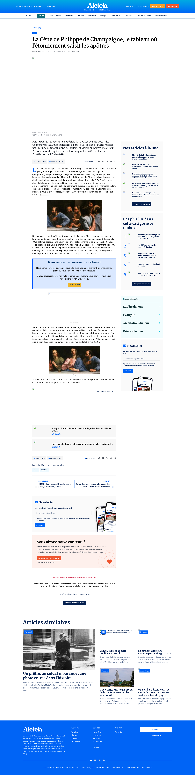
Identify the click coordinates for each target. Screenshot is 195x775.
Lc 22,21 (95, 342)
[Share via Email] (111, 161)
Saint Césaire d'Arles (105, 10)
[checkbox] (35, 518)
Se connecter (144, 6)
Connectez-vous (83, 594)
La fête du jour (133, 306)
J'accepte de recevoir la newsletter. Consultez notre (63, 519)
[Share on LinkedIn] (103, 161)
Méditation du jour (136, 323)
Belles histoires (55, 16)
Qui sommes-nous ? (73, 768)
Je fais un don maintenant (47, 558)
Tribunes (81, 16)
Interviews (69, 16)
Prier (39, 16)
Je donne (171, 6)
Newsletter (97, 732)
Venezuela (28, 632)
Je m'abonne (156, 6)
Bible (104, 632)
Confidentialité (146, 768)
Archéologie (144, 671)
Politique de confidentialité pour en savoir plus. (140, 366)
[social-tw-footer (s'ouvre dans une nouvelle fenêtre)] (100, 760)
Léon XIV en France (144, 16)
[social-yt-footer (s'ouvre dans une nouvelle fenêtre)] (91, 760)
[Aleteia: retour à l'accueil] (97, 5)
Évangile (129, 315)
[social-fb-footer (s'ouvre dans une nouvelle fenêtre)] (95, 760)
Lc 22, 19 (104, 242)
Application (97, 735)
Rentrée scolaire (161, 16)
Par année (118, 732)
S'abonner (156, 729)
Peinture (44, 470)
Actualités (92, 16)
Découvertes (115, 16)
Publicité (96, 748)
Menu (30, 16)
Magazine (96, 738)
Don (94, 745)
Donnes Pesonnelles (132, 768)
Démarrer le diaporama (103, 391)
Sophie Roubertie (56, 51)
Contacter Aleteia (117, 768)
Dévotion (143, 632)
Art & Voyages (37, 28)
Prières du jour (133, 331)
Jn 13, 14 (45, 194)
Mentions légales (88, 768)
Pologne (105, 671)
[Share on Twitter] (107, 161)
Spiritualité (128, 16)
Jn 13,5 (95, 180)
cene (35, 470)
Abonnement (97, 741)
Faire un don (74, 285)
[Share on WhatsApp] (115, 161)
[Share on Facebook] (99, 161)
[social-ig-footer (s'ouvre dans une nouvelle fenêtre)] (104, 760)
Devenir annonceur (102, 768)
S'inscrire (39, 525)
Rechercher (51, 6)
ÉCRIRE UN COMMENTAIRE (74, 603)
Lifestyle (103, 16)
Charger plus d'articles (142, 204)
